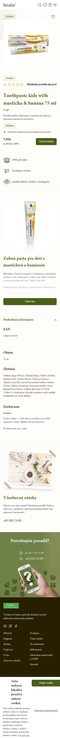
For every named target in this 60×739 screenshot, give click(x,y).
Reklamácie (36, 650)
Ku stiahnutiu (37, 644)
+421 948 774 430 (12, 520)
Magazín (7, 639)
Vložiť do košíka (46, 141)
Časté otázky (36, 639)
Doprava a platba (11, 660)
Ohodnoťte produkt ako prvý (42, 84)
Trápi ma (8, 650)
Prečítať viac (24, 735)
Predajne (34, 633)
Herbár (7, 644)
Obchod (7, 633)
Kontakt (34, 664)
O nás (6, 655)
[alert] (30, 708)
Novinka (9, 17)
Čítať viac (30, 301)
